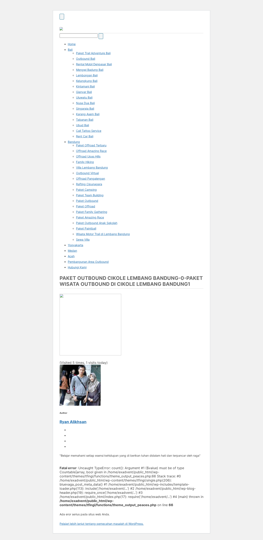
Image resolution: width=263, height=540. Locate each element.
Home (72, 44)
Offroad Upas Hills (88, 156)
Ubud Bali (82, 125)
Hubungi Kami (77, 267)
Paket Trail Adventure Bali (93, 53)
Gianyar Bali (84, 92)
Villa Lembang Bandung (92, 167)
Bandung (74, 142)
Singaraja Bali (85, 108)
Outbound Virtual (87, 173)
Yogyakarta (75, 245)
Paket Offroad (85, 206)
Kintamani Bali (85, 86)
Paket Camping (86, 189)
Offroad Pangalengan (90, 178)
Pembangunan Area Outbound (88, 261)
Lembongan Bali (87, 75)
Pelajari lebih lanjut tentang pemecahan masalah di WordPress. (102, 523)
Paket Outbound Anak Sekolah (96, 223)
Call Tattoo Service (88, 130)
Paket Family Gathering (91, 212)
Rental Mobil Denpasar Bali (94, 64)
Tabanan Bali (84, 119)
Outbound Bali (85, 58)
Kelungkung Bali (86, 81)
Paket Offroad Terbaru (91, 145)
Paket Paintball (86, 228)
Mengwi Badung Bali (89, 69)
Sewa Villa (83, 239)
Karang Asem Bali (87, 114)
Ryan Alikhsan (73, 421)
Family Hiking (85, 162)
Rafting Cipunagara (89, 184)
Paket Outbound (87, 200)
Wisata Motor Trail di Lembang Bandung (103, 234)
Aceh (71, 256)
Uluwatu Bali (84, 97)
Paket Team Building (90, 195)
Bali (70, 49)
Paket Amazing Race (90, 217)
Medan (72, 250)
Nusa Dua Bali (85, 103)
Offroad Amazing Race (91, 151)
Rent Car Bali (84, 136)
